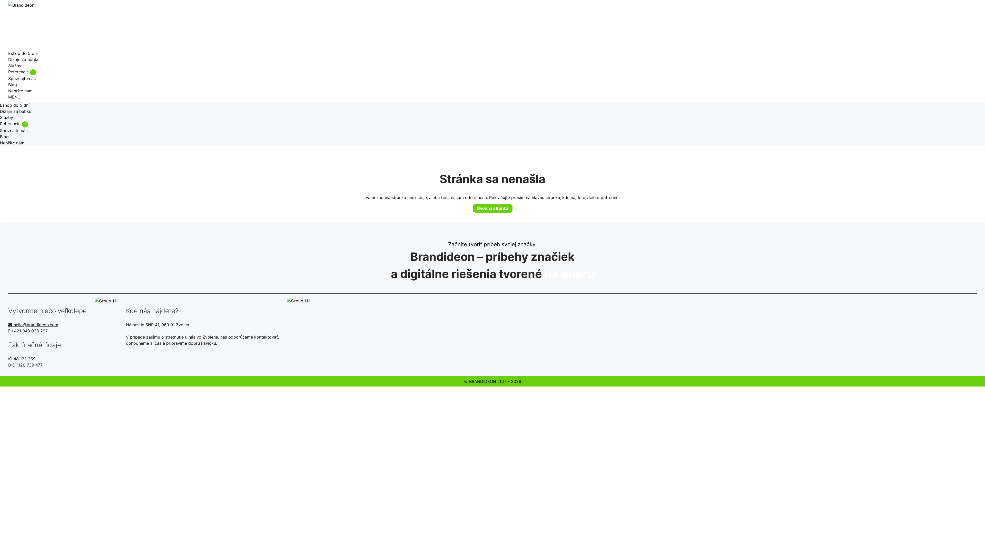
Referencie (21, 71)
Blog (12, 84)
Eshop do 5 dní (23, 53)
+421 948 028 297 (29, 330)
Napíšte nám (20, 90)
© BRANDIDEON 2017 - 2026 (492, 381)
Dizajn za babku (24, 59)
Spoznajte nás (22, 78)
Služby (14, 65)
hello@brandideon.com (35, 324)
